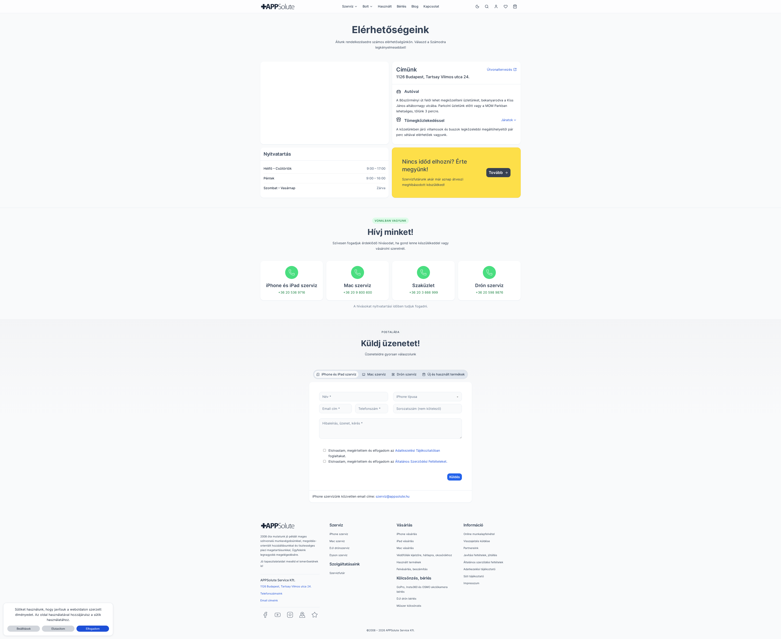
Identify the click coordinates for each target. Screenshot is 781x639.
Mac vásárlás (405, 548)
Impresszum (471, 583)
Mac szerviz (337, 541)
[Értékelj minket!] (315, 615)
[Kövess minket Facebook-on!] (265, 615)
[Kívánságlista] (505, 6)
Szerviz (336, 525)
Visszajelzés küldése (477, 541)
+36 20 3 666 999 (423, 292)
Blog (414, 6)
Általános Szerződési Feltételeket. (421, 461)
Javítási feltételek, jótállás (480, 555)
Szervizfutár (337, 573)
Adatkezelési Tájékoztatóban (417, 450)
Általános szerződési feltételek (483, 562)
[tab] (336, 374)
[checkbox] (324, 450)
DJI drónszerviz (339, 548)
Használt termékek (409, 562)
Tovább (496, 172)
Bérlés (401, 6)
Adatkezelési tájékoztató (479, 569)
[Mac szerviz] (357, 272)
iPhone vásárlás (407, 534)
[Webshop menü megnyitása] (371, 6)
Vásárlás (405, 525)
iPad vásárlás (405, 541)
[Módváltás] (477, 6)
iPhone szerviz (338, 534)
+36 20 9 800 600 (357, 292)
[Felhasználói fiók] (496, 6)
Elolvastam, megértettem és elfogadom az (387, 461)
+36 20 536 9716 (291, 292)
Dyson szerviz (338, 555)
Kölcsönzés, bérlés (414, 578)
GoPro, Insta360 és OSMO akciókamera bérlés (422, 589)
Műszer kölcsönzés (409, 605)
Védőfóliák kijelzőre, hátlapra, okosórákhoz (424, 555)
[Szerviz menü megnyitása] (356, 6)
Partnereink (471, 548)
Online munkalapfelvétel (479, 534)
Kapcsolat (431, 6)
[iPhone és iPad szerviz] (291, 272)
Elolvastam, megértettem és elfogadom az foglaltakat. (384, 453)
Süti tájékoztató (474, 576)
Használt (385, 6)
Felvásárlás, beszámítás (412, 569)
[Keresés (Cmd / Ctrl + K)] (486, 6)
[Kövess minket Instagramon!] (290, 615)
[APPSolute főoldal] (278, 6)
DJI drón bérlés (406, 598)
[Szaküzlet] (423, 272)
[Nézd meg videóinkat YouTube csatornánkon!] (278, 615)
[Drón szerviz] (489, 272)
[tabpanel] (390, 442)
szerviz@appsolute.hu (392, 496)
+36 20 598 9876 (489, 292)
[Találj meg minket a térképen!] (302, 615)
